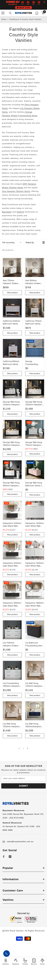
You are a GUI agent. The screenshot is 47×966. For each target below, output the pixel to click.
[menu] (2, 13)
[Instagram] (10, 856)
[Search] (10, 13)
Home (3, 19)
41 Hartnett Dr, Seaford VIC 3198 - (19, 826)
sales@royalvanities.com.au (20, 841)
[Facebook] (3, 856)
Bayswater (7, 212)
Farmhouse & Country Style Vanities (25, 19)
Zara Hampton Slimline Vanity (16, 191)
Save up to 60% (24, 7)
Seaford (20, 212)
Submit (23, 786)
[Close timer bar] (44, 2)
